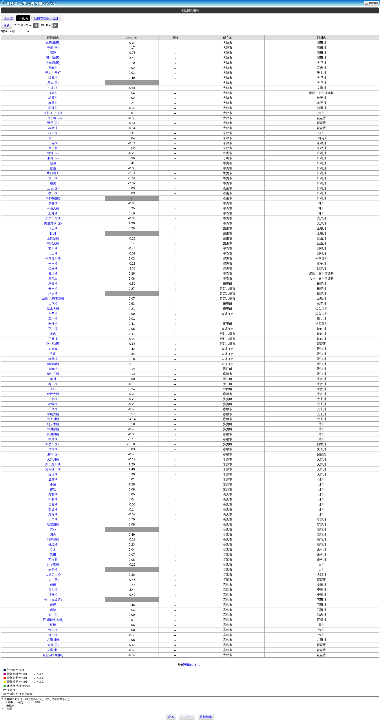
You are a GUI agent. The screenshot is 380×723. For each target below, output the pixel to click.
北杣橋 (53, 213)
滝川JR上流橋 (53, 113)
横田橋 (53, 193)
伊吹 (53, 489)
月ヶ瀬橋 (53, 564)
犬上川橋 (53, 419)
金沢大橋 (53, 394)
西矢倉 (53, 148)
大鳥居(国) (53, 63)
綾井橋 (53, 77)
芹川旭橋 (53, 434)
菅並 (53, 529)
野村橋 (53, 494)
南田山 (53, 138)
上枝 (53, 389)
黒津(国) (53, 83)
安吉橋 (53, 288)
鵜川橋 (53, 318)
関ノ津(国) (53, 57)
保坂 (53, 605)
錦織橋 (53, 544)
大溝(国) (53, 645)
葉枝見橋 (53, 374)
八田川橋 (53, 640)
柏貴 (53, 183)
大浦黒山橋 (53, 574)
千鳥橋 (53, 409)
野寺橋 (53, 514)
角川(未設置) (53, 599)
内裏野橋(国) (53, 223)
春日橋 (53, 384)
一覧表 (23, 18)
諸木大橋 (53, 308)
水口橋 (53, 178)
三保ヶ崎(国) (53, 118)
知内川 (53, 614)
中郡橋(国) (53, 198)
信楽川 (53, 93)
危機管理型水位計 (46, 18)
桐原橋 (53, 293)
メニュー (187, 717)
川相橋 (53, 399)
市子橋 (53, 313)
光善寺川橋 (53, 258)
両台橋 (53, 589)
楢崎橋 (53, 404)
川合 (53, 534)
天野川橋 (53, 459)
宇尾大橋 (53, 414)
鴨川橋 (53, 630)
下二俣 (53, 328)
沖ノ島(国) (53, 343)
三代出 (53, 278)
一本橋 (53, 263)
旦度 (53, 354)
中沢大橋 (53, 243)
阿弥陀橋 (53, 539)
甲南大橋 (53, 208)
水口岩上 (53, 173)
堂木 (53, 549)
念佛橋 (53, 323)
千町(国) (53, 47)
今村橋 (53, 499)
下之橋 (53, 228)
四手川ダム (53, 444)
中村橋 (53, 88)
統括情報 (206, 717)
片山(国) (53, 579)
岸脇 (53, 610)
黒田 (53, 554)
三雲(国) (53, 188)
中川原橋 (53, 429)
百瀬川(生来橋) (53, 620)
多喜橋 (53, 203)
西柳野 (53, 559)
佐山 (53, 168)
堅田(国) (53, 123)
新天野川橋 (53, 464)
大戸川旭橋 (53, 218)
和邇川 (53, 108)
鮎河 (53, 163)
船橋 (53, 585)
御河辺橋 (53, 364)
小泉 (53, 484)
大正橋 (53, 303)
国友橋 (53, 504)
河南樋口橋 (53, 469)
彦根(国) (53, 454)
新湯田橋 (53, 524)
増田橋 (53, 283)
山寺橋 (53, 143)
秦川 (53, 379)
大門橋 (53, 519)
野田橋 (53, 635)
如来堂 (53, 348)
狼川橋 (53, 133)
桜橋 (53, 625)
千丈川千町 (53, 72)
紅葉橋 (53, 359)
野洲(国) (53, 153)
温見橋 (53, 479)
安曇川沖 (53, 650)
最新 (7, 25)
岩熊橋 (53, 569)
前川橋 (53, 248)
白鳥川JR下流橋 (53, 298)
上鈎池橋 (53, 238)
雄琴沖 (53, 128)
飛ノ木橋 (53, 424)
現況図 (8, 18)
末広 (53, 334)
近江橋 (53, 474)
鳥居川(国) (53, 42)
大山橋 (53, 253)
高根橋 (53, 449)
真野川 (53, 103)
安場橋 (53, 273)
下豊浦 (53, 339)
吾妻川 (53, 68)
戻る (171, 717)
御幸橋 (53, 369)
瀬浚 (53, 52)
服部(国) (53, 158)
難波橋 (53, 509)
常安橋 (53, 594)
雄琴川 (53, 98)
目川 (53, 233)
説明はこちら (191, 664)
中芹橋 (53, 439)
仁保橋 (53, 268)
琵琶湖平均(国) (53, 655)
